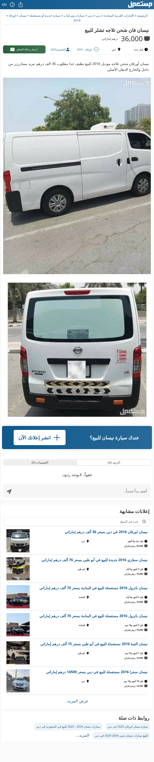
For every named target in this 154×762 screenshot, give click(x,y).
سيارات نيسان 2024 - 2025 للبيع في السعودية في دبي (68, 726)
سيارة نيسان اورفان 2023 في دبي (128, 726)
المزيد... (82, 735)
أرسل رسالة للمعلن (26, 49)
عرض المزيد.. (77, 701)
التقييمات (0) (40, 462)
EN (4, 4)
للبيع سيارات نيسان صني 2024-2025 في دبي (121, 735)
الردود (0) (114, 462)
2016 (77, 20)
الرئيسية (142, 15)
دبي (98, 15)
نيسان (22, 15)
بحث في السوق (129, 521)
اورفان (12, 15)
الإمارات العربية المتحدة (119, 15)
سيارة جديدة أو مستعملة (45, 15)
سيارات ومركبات (74, 15)
